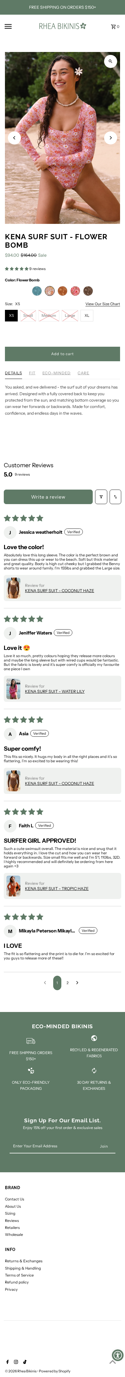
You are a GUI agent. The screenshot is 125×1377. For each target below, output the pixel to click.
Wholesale (14, 1234)
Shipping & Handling (23, 1268)
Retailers (12, 1227)
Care (83, 373)
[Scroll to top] (112, 1361)
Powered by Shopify (54, 1371)
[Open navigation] (18, 26)
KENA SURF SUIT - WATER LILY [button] (55, 691)
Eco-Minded (56, 373)
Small (28, 315)
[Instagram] (15, 1362)
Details (13, 373)
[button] (17, 269)
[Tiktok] (24, 1362)
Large (70, 315)
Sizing (10, 1213)
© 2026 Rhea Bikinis (21, 1371)
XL (87, 315)
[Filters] (101, 497)
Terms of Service (19, 1275)
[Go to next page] (78, 983)
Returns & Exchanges (23, 1261)
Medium (49, 315)
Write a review (48, 497)
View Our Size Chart (102, 304)
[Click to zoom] (110, 61)
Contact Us (14, 1199)
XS (11, 315)
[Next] (110, 137)
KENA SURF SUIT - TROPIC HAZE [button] (57, 888)
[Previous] (14, 137)
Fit (32, 373)
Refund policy (17, 1282)
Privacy (11, 1289)
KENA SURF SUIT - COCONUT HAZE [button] (59, 590)
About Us (13, 1206)
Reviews (12, 1220)
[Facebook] (7, 1362)
